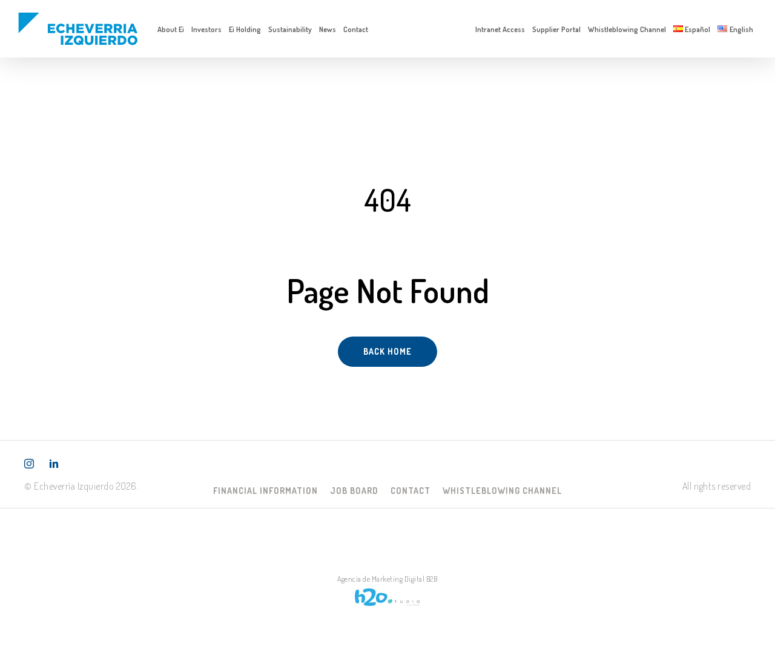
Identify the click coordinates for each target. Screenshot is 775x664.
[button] (265, 490)
